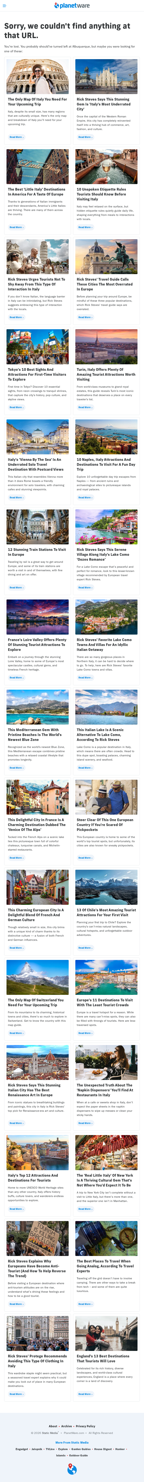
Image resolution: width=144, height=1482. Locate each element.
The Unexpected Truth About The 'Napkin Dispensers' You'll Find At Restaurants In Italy (105, 1090)
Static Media (50, 1433)
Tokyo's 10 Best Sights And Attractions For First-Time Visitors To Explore (37, 374)
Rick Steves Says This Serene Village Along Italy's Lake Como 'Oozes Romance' (103, 554)
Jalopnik (37, 1449)
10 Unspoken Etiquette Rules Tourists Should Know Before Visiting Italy (101, 194)
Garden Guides (80, 1449)
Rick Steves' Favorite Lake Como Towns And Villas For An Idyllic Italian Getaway (104, 645)
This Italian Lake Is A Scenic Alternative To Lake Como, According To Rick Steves (100, 735)
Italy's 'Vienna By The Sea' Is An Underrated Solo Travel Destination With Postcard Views (36, 464)
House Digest (103, 1449)
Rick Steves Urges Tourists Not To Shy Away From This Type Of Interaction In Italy (36, 284)
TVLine (50, 1449)
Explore (63, 1449)
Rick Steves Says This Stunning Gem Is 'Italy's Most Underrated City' (103, 104)
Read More (16, 137)
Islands (61, 1455)
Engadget (22, 1449)
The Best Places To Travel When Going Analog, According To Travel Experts (105, 1266)
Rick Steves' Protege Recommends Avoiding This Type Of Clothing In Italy (37, 1361)
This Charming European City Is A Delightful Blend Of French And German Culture (36, 915)
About (53, 1426)
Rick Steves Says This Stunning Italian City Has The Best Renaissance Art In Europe (34, 1090)
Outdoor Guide (78, 1455)
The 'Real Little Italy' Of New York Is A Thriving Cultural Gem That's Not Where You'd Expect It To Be (105, 1180)
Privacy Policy (85, 1426)
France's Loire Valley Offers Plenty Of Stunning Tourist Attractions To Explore (37, 645)
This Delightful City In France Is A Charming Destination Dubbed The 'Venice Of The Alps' (37, 825)
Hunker (120, 1449)
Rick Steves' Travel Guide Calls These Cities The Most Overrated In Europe (105, 284)
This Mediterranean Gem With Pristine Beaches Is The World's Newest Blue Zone (35, 735)
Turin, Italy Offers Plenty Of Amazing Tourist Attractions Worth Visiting (106, 374)
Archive (66, 1426)
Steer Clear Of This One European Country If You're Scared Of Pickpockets (105, 825)
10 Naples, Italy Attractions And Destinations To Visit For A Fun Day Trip (106, 464)
